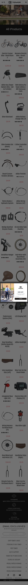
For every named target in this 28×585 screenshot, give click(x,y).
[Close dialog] (26, 284)
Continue (20, 298)
